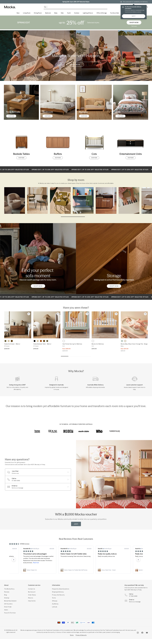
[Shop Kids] (130, 102)
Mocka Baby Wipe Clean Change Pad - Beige (134, 344)
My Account (31, 592)
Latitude (54, 607)
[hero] (76, 22)
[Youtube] (147, 633)
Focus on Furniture (10, 613)
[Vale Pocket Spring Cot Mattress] (75, 324)
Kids (62, 13)
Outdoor (76, 13)
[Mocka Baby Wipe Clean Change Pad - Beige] (134, 324)
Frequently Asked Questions (60, 589)
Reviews (6, 592)
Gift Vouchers (8, 604)
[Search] (45, 7)
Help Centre (32, 601)
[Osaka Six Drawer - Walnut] (17, 324)
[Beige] (125, 341)
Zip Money (55, 604)
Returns (30, 598)
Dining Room (38, 13)
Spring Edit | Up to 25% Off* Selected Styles (76, 2)
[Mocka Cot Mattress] (105, 324)
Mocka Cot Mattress (98, 344)
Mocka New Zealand (10, 601)
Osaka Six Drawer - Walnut (12, 344)
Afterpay (54, 601)
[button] (13, 559)
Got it (133, 16)
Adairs (6, 610)
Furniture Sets (114, 13)
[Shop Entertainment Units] (130, 144)
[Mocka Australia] (9, 7)
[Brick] (41, 341)
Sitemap (6, 598)
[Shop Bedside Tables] (21, 144)
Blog (5, 595)
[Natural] (8, 341)
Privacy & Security (81, 635)
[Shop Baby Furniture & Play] (94, 102)
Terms (54, 598)
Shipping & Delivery (58, 592)
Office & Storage (102, 13)
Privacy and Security (58, 595)
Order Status (32, 595)
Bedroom (48, 13)
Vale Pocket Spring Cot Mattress (72, 344)
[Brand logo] (37, 431)
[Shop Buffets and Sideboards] (57, 144)
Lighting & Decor (88, 13)
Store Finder (8, 607)
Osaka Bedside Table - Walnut (42, 344)
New (18, 13)
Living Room (26, 13)
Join (76, 524)
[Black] (34, 341)
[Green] (122, 341)
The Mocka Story (9, 589)
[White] (63, 341)
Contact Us (31, 589)
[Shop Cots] (94, 144)
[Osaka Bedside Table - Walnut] (46, 324)
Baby (55, 13)
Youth (69, 13)
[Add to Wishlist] (28, 313)
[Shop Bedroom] (57, 102)
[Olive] (5, 341)
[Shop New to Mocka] (21, 102)
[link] (38, 570)
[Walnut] (12, 341)
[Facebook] (142, 633)
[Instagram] (138, 633)
